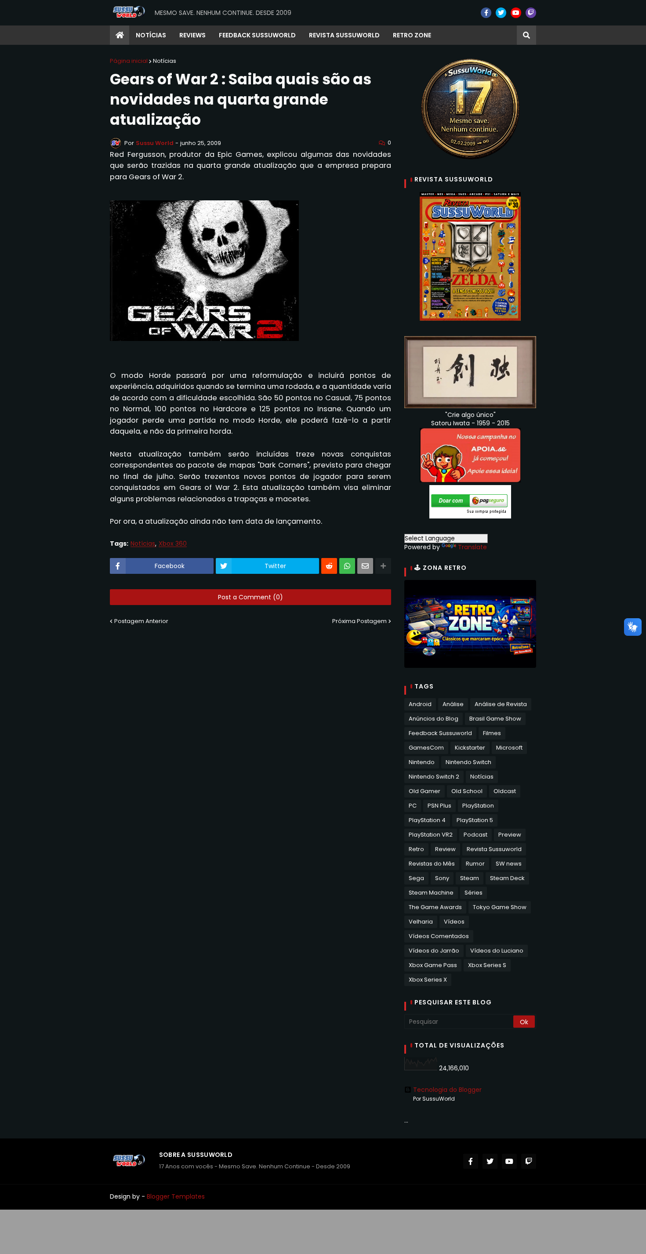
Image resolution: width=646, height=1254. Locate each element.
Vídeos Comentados (439, 936)
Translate (472, 547)
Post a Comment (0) (250, 597)
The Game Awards (435, 907)
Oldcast (505, 791)
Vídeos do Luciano (496, 950)
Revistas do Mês (432, 863)
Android (420, 704)
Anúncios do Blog (433, 718)
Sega (416, 878)
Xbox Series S (487, 965)
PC (413, 805)
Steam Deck (507, 878)
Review (445, 849)
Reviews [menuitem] (192, 35)
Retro (416, 849)
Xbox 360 (173, 543)
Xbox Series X (428, 979)
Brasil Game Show (495, 718)
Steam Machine (431, 892)
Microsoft (509, 747)
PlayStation (478, 805)
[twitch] (531, 12)
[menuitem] (119, 35)
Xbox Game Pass (433, 965)
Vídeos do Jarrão (434, 950)
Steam (469, 878)
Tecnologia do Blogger (447, 1089)
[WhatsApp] (347, 566)
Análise (453, 704)
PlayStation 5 (475, 820)
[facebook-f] (486, 12)
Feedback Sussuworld (440, 733)
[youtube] (516, 12)
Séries (474, 892)
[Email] (365, 566)
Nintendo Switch (468, 762)
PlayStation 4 (427, 820)
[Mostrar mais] (383, 566)
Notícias (164, 61)
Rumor (475, 863)
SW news (509, 863)
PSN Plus (439, 805)
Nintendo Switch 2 (434, 776)
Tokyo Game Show (499, 907)
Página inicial (129, 61)
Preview (509, 834)
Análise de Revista (501, 704)
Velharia (421, 921)
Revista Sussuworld (494, 849)
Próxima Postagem (359, 621)
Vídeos (454, 921)
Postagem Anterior (141, 621)
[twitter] (501, 12)
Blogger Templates (176, 1196)
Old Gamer (424, 791)
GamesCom (426, 747)
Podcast (475, 834)
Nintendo (422, 762)
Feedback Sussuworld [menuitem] (257, 35)
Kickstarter (470, 747)
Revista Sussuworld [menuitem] (344, 35)
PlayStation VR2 (431, 834)
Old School (467, 791)
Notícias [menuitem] (151, 35)
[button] (526, 35)
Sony (442, 878)
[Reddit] (329, 566)
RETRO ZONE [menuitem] (412, 35)
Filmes (492, 733)
